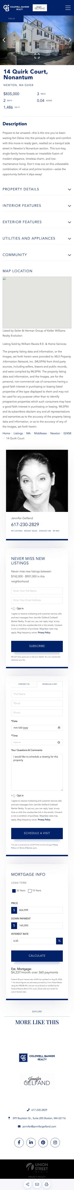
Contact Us (23, 684)
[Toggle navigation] (68, 8)
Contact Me (45, 531)
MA (28, 433)
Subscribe (37, 646)
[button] (5, 40)
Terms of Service (26, 848)
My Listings (17, 531)
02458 (67, 433)
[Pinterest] (43, 1142)
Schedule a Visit (49, 684)
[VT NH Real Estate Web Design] (37, 1167)
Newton (55, 433)
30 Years (20, 891)
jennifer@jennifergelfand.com (39, 1126)
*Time (14, 736)
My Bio (56, 531)
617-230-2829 (25, 525)
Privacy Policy (44, 633)
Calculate (37, 956)
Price (14, 903)
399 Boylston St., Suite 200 (39, 1118)
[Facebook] (19, 1142)
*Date (14, 721)
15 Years (36, 891)
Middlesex (40, 433)
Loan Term (19, 883)
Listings (18, 433)
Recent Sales (30, 531)
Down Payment (21, 919)
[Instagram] (55, 1142)
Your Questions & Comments (26, 750)
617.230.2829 (39, 1110)
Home (6, 433)
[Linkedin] (31, 1142)
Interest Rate (20, 934)
